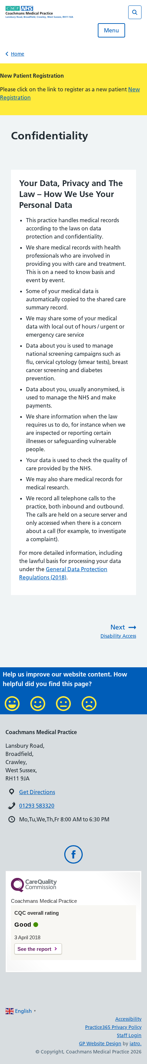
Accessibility (128, 1019)
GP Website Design (100, 1043)
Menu (111, 30)
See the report (34, 949)
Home (17, 54)
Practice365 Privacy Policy (113, 1027)
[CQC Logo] (34, 890)
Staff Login (129, 1035)
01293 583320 (36, 805)
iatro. (136, 1043)
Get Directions (37, 792)
